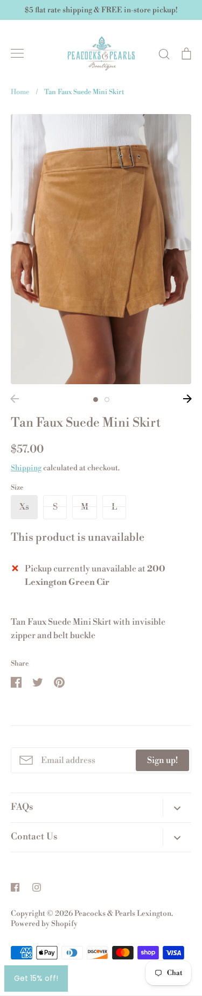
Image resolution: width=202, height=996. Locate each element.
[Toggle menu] (17, 53)
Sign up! (162, 760)
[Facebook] (15, 887)
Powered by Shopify (44, 924)
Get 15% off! (36, 978)
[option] (101, 249)
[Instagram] (36, 887)
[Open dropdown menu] (177, 807)
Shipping (26, 468)
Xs (24, 506)
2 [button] (107, 399)
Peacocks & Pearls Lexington (122, 914)
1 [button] (95, 399)
